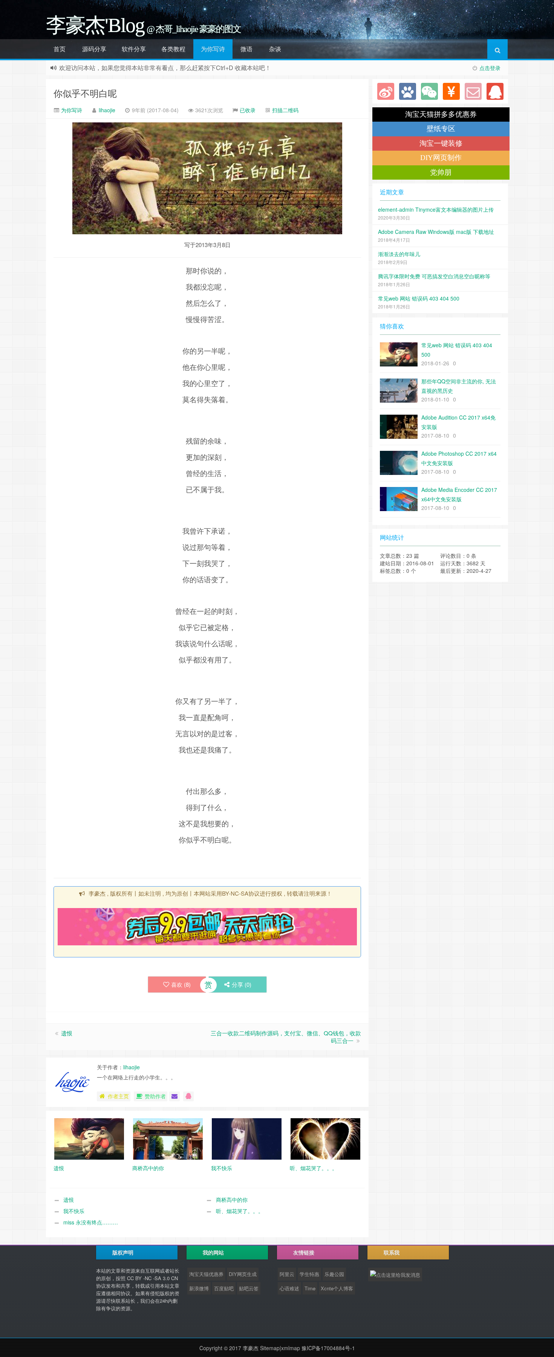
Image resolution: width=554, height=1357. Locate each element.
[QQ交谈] (188, 1096)
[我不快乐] (247, 1138)
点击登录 (489, 68)
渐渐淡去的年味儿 (399, 254)
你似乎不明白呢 (85, 92)
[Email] (473, 91)
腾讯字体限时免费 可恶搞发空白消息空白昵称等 (434, 276)
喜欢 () (181, 984)
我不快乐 (73, 1211)
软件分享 (134, 48)
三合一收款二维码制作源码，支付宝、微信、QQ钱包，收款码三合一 (286, 1036)
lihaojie (107, 110)
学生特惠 (309, 1274)
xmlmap (290, 1348)
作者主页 (118, 1096)
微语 (246, 48)
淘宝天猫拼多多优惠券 (441, 114)
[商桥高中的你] (168, 1138)
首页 (60, 48)
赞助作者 (155, 1096)
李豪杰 (251, 1348)
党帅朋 (440, 172)
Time (310, 1288)
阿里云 (287, 1274)
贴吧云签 (249, 1288)
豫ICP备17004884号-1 (328, 1348)
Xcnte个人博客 (337, 1288)
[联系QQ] (495, 91)
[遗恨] (89, 1138)
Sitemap (270, 1348)
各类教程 (173, 48)
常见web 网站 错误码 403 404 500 (418, 298)
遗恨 (66, 1033)
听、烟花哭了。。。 (239, 1211)
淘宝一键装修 (440, 143)
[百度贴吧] (407, 91)
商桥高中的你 (232, 1199)
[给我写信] (174, 1096)
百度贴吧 (224, 1288)
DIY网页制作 (441, 158)
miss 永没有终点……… (90, 1222)
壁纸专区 (441, 129)
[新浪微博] (385, 91)
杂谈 (275, 48)
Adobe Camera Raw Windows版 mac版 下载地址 (436, 231)
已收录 (248, 110)
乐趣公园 (334, 1274)
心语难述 (289, 1288)
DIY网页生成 (243, 1274)
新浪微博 (199, 1288)
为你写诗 (213, 48)
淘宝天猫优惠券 (206, 1274)
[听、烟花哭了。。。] (325, 1138)
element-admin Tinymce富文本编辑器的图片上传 (436, 209)
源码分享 (94, 48)
